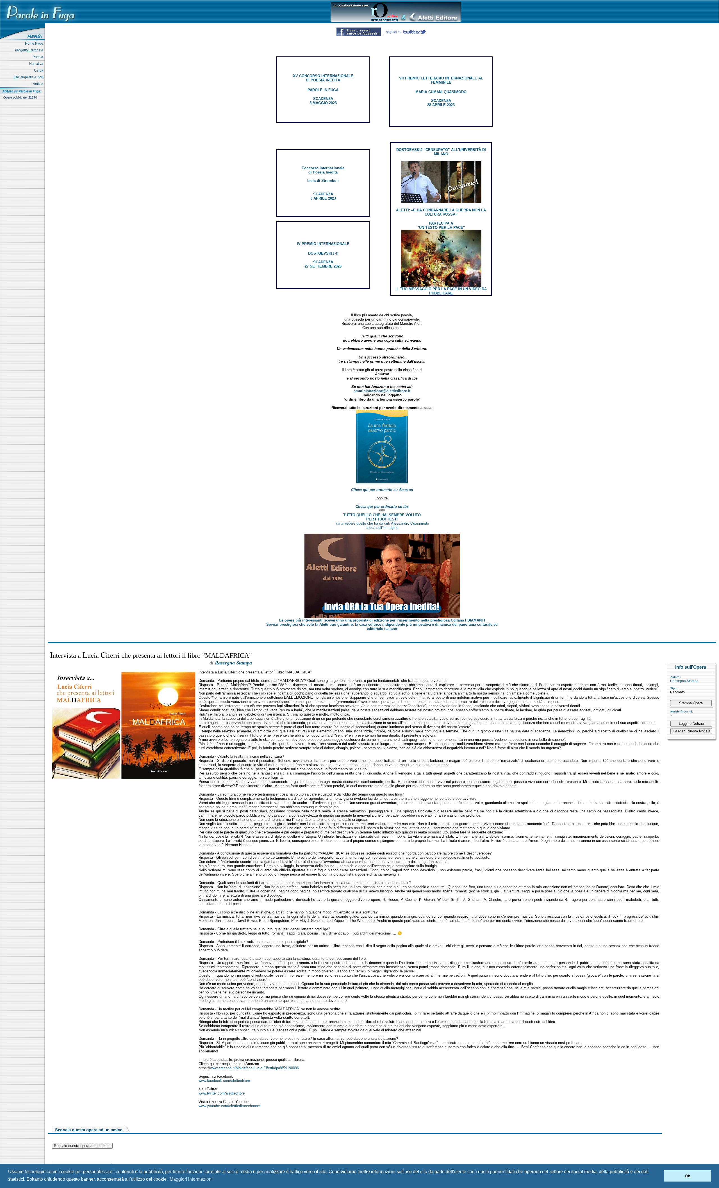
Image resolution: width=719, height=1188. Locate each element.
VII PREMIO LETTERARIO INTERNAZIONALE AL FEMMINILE (441, 80)
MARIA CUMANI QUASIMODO (441, 92)
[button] (658, 1176)
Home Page (35, 43)
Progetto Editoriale (30, 50)
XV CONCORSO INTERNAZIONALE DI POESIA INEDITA (323, 78)
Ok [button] (687, 1176)
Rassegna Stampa (684, 681)
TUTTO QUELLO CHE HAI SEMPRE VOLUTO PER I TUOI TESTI (382, 517)
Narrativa (37, 64)
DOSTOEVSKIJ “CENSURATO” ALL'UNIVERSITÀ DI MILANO (441, 152)
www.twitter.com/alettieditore (222, 1093)
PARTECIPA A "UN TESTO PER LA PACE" (441, 225)
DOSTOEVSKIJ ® (323, 253)
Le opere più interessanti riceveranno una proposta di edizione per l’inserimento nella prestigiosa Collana (382, 620)
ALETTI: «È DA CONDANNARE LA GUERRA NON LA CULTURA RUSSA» (441, 212)
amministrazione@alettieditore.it (382, 391)
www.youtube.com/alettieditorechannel (230, 1106)
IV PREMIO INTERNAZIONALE (323, 244)
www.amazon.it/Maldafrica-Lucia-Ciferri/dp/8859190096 (254, 1068)
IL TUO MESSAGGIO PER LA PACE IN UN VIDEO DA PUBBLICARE (441, 291)
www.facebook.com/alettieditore (224, 1081)
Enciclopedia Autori (29, 77)
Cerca (39, 70)
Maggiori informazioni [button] (191, 1179)
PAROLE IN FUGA (323, 90)
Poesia (39, 57)
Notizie (39, 84)
